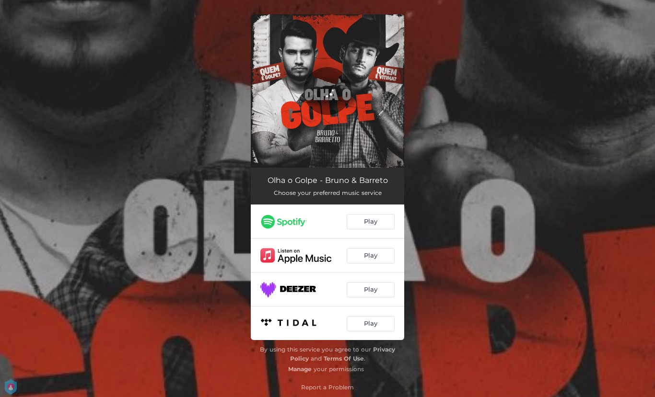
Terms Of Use (344, 358)
